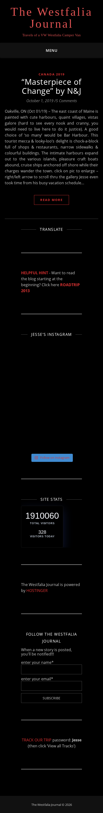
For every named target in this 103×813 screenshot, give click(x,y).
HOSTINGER (37, 590)
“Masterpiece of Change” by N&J (51, 86)
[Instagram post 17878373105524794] (31, 419)
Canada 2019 (52, 74)
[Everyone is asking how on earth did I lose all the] (31, 360)
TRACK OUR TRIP (37, 740)
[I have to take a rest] (31, 408)
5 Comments (66, 100)
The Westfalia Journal (51, 18)
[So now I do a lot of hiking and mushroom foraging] (31, 348)
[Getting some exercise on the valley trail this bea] (31, 443)
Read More (51, 200)
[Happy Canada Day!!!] (31, 384)
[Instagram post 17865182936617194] (31, 396)
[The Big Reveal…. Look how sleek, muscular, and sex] (31, 372)
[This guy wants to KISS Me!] (31, 431)
